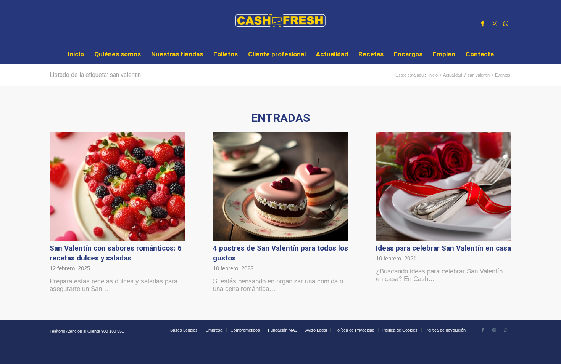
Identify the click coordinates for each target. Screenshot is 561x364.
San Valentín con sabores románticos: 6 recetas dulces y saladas (116, 253)
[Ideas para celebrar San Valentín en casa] (443, 186)
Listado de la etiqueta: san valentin (95, 75)
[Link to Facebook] (482, 22)
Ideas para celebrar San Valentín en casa (443, 248)
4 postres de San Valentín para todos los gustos (280, 253)
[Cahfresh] (280, 22)
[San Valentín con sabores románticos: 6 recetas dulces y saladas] (117, 186)
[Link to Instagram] (494, 22)
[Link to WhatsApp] (505, 22)
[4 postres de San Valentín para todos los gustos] (280, 186)
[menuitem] (76, 54)
